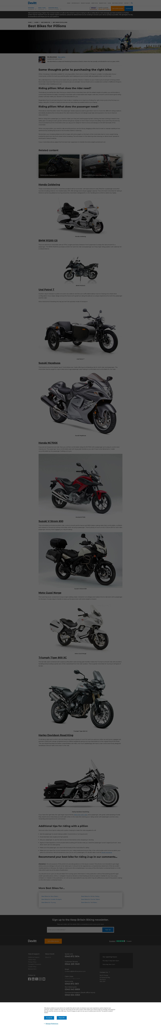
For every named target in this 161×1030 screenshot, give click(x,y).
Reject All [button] (61, 1018)
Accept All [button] (49, 1018)
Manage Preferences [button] (52, 1023)
